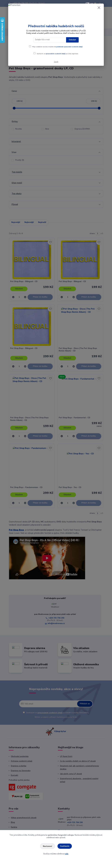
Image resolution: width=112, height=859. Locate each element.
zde (66, 854)
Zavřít (56, 62)
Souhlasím (64, 846)
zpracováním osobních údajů (55, 54)
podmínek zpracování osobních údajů (69, 47)
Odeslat (72, 40)
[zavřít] (99, 7)
